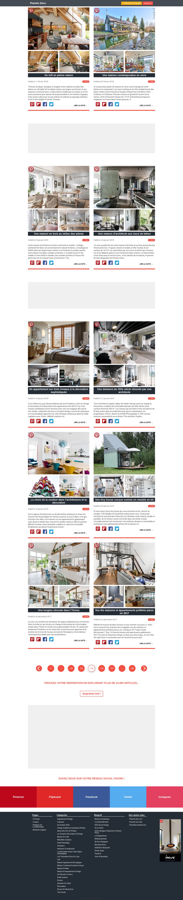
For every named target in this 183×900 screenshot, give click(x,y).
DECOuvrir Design (102, 825)
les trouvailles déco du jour (68, 856)
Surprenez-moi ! (91, 693)
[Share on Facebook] (46, 106)
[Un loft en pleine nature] (58, 49)
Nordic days (99, 851)
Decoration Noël (63, 825)
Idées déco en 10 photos (66, 831)
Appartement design (65, 819)
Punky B (98, 853)
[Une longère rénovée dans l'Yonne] (58, 584)
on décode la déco (65, 874)
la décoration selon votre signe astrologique (69, 852)
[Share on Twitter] (52, 106)
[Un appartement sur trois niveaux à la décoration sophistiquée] (58, 363)
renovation (61, 886)
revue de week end (65, 889)
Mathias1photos (101, 839)
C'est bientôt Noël (101, 822)
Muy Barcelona (100, 845)
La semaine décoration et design (70, 834)
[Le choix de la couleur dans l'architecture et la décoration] (58, 474)
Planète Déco (38, 3)
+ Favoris (131, 3)
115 (91, 668)
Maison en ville (63, 837)
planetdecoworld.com (137, 825)
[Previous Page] (39, 668)
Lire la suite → (80, 106)
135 (132, 668)
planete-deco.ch (135, 819)
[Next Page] (144, 668)
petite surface (62, 877)
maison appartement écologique (69, 862)
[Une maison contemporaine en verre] (124, 49)
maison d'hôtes (63, 868)
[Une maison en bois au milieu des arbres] (58, 208)
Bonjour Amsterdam (102, 819)
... (61, 668)
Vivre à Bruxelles (101, 856)
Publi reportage (63, 843)
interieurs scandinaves (65, 849)
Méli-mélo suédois (64, 840)
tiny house (61, 892)
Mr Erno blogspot (101, 842)
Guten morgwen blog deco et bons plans (108, 832)
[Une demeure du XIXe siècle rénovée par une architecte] (124, 363)
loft (58, 859)
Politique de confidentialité (38, 826)
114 (81, 668)
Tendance (61, 846)
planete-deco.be (135, 822)
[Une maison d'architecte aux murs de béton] (124, 208)
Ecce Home (99, 828)
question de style (64, 883)
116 (101, 668)
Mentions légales (39, 830)
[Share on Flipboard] (39, 106)
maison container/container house (70, 865)
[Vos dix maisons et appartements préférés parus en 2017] (124, 584)
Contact (36, 822)
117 (111, 668)
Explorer (147, 3)
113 (71, 668)
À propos (36, 819)
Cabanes (60, 822)
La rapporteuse (101, 836)
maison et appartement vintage (69, 871)
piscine (60, 880)
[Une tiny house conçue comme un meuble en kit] (124, 474)
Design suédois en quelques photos (71, 828)
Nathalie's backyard (102, 848)
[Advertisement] (91, 138)
